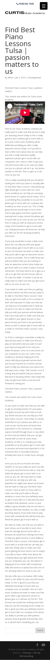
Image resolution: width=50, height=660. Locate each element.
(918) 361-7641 (26, 3)
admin (10, 77)
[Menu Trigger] (44, 6)
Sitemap (27, 652)
